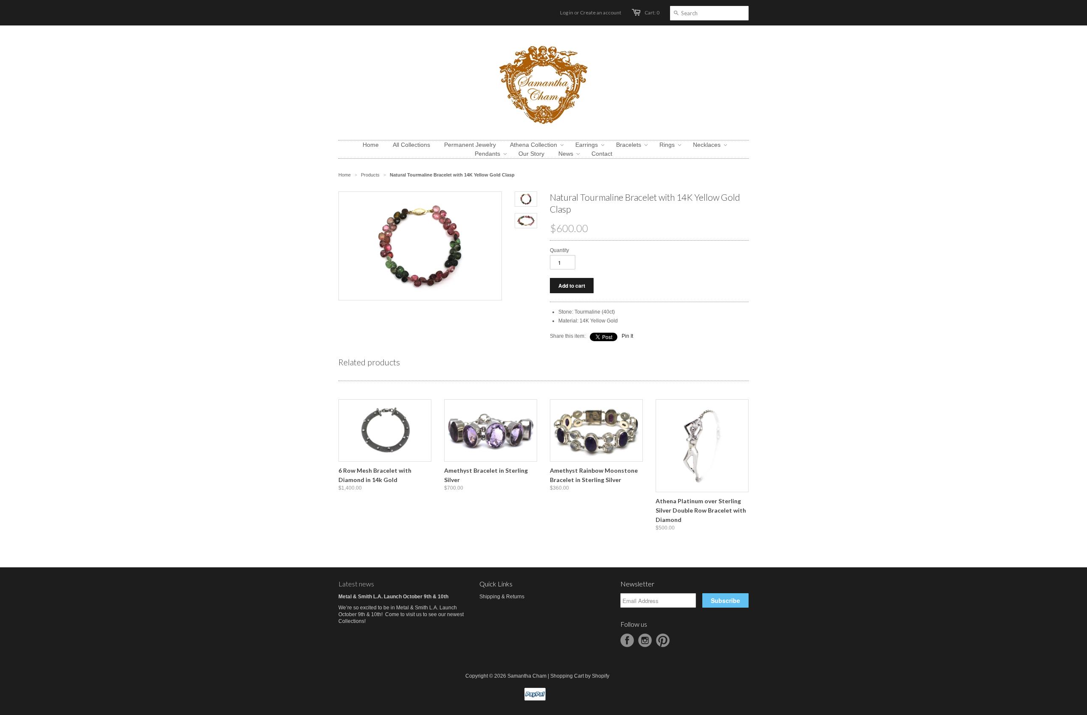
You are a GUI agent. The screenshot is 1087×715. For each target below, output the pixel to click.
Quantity (559, 250)
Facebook (627, 640)
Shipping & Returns (501, 597)
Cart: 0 (652, 12)
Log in (566, 12)
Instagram (645, 640)
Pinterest (663, 640)
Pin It (627, 336)
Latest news (356, 584)
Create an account (600, 12)
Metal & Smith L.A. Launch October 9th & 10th (393, 597)
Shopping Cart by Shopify (579, 676)
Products (370, 174)
